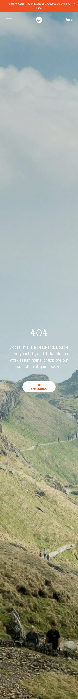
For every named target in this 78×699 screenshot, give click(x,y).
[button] (74, 3)
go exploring (39, 387)
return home (31, 360)
